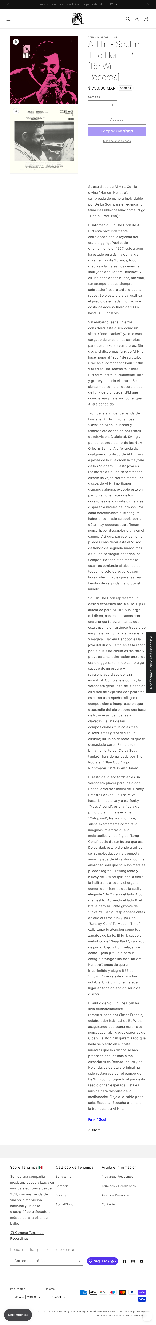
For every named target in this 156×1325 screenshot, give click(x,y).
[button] (8, 18)
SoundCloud (64, 1204)
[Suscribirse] (78, 1261)
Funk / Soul (97, 1119)
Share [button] (96, 1130)
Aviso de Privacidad (116, 1195)
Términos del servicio (109, 1315)
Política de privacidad (133, 1311)
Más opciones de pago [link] (117, 140)
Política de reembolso (103, 1311)
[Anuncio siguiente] (148, 4)
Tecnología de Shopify (72, 1311)
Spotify (61, 1195)
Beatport (62, 1186)
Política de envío (136, 1315)
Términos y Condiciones (119, 1186)
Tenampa (52, 1311)
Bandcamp (63, 1176)
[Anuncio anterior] (7, 4)
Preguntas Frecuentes (117, 1176)
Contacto (108, 1204)
